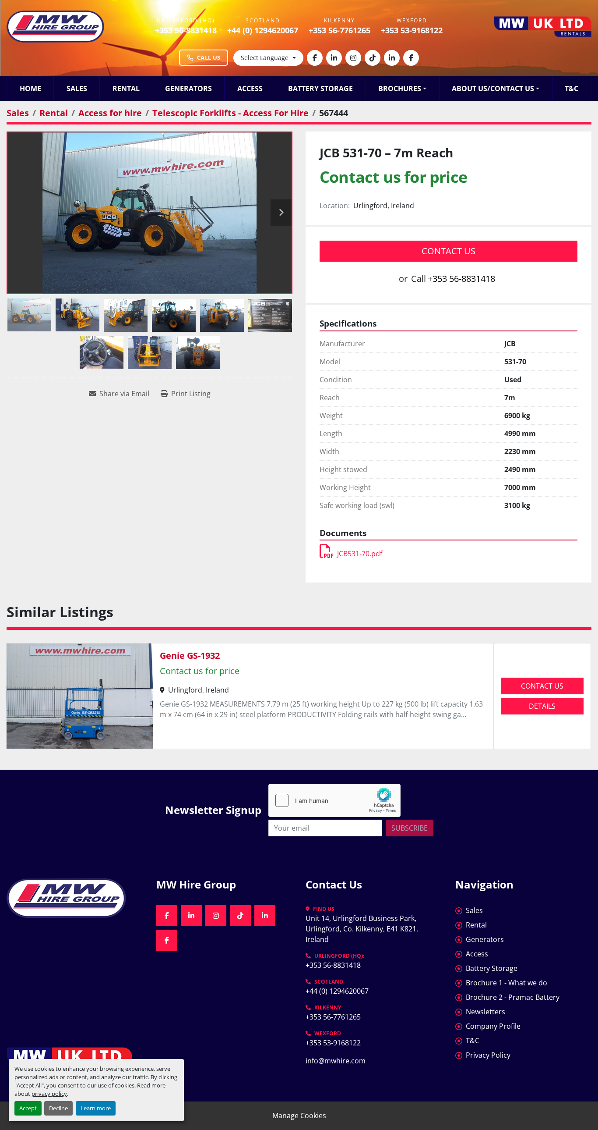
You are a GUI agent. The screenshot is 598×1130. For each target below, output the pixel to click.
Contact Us (448, 251)
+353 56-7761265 (339, 30)
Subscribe (409, 828)
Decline (58, 1108)
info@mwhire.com (336, 1061)
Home (30, 88)
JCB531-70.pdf (359, 553)
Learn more (96, 1108)
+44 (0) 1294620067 (262, 30)
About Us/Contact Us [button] (493, 88)
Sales (77, 88)
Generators (188, 88)
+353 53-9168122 (412, 30)
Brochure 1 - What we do (506, 983)
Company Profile (493, 1026)
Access (250, 88)
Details (542, 706)
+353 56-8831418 (186, 30)
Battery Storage (320, 88)
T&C (571, 88)
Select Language (264, 57)
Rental (126, 88)
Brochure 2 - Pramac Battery (512, 997)
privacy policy (49, 1094)
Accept (28, 1108)
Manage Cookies (299, 1115)
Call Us (208, 57)
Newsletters (485, 1011)
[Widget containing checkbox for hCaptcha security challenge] (334, 800)
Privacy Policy (488, 1055)
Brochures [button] (399, 88)
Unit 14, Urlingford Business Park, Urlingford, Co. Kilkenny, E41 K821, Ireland (363, 928)
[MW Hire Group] (75, 898)
